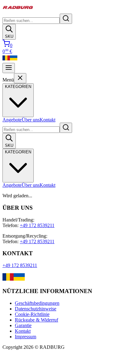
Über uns (31, 119)
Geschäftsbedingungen (37, 303)
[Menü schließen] (20, 78)
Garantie (23, 325)
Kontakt (47, 119)
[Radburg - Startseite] (17, 10)
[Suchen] (66, 19)
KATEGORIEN (18, 152)
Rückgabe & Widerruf (36, 319)
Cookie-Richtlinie (32, 314)
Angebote (12, 119)
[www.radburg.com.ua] (19, 279)
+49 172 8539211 (37, 225)
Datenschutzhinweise (35, 308)
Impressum (25, 336)
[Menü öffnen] (8, 68)
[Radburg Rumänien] (6, 60)
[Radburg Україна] (13, 60)
